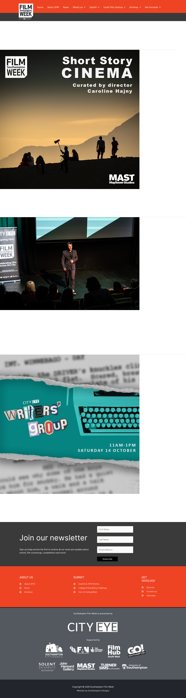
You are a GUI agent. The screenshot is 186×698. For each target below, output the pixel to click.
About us (26, 577)
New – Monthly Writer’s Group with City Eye (44, 499)
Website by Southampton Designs (93, 690)
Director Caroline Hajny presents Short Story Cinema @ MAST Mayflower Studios (80, 194)
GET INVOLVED (148, 579)
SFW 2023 (60, 320)
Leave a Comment (11, 199)
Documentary (29, 320)
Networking (27, 199)
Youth (88, 320)
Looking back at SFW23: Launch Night (39, 315)
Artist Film (8, 320)
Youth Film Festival (113, 7)
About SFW (53, 7)
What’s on (78, 7)
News (66, 7)
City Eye (18, 320)
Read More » (6, 211)
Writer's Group (31, 504)
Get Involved (151, 7)
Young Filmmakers (75, 320)
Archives (133, 7)
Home (40, 7)
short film (38, 199)
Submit (93, 7)
